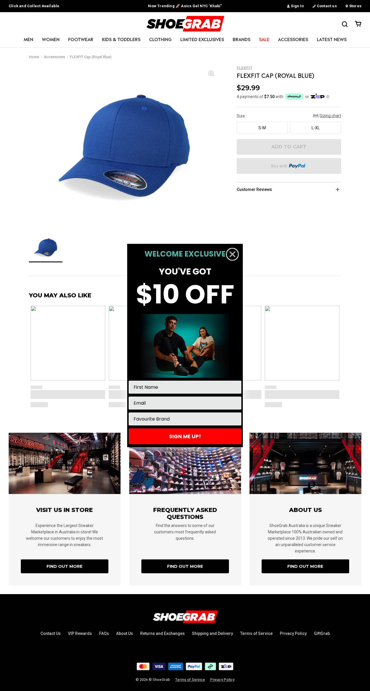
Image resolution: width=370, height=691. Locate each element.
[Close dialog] (232, 254)
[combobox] (183, 419)
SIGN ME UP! (185, 436)
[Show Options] (236, 419)
